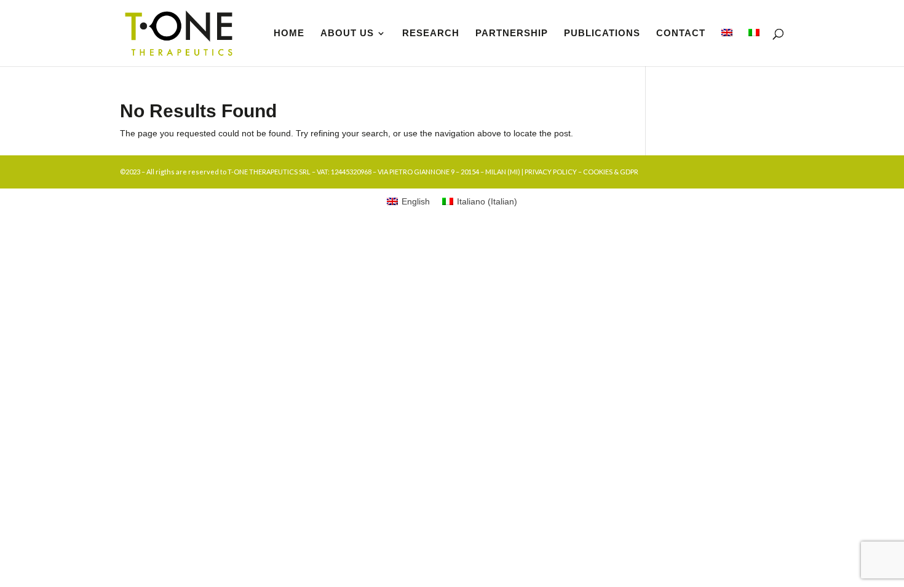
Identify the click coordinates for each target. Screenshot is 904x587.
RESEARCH (430, 33)
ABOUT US (347, 33)
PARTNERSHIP (511, 33)
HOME (289, 33)
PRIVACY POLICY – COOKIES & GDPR (581, 172)
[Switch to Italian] (753, 47)
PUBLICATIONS (602, 33)
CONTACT (680, 33)
